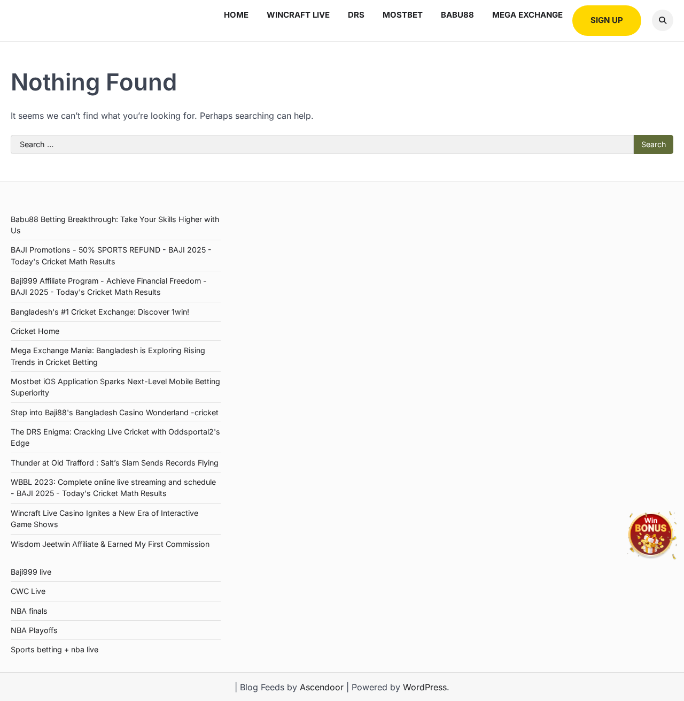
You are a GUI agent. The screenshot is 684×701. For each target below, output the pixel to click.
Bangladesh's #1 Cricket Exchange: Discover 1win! (100, 311)
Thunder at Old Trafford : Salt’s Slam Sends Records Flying (115, 462)
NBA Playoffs (34, 630)
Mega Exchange (527, 15)
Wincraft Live (298, 15)
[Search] (662, 20)
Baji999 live (31, 571)
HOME (236, 15)
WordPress (425, 687)
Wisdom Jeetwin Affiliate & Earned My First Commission (110, 543)
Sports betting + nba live (54, 649)
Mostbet (403, 15)
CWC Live (28, 591)
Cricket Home (35, 331)
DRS (356, 15)
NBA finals (29, 610)
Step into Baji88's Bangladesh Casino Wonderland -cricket (115, 412)
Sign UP (606, 20)
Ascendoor (322, 687)
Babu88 (457, 15)
